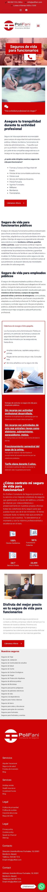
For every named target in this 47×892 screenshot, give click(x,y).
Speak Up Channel (9, 835)
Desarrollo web (8, 750)
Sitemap (6, 838)
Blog (4, 772)
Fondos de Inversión (10, 769)
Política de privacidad (11, 807)
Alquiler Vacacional (10, 763)
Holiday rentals (8, 785)
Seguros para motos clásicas (11, 700)
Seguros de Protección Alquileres (13, 678)
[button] (38, 26)
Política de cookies (10, 810)
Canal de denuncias (10, 813)
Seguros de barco (7, 703)
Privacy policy (8, 829)
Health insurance (9, 788)
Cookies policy (8, 832)
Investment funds (9, 791)
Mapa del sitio (8, 816)
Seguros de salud (9, 766)
